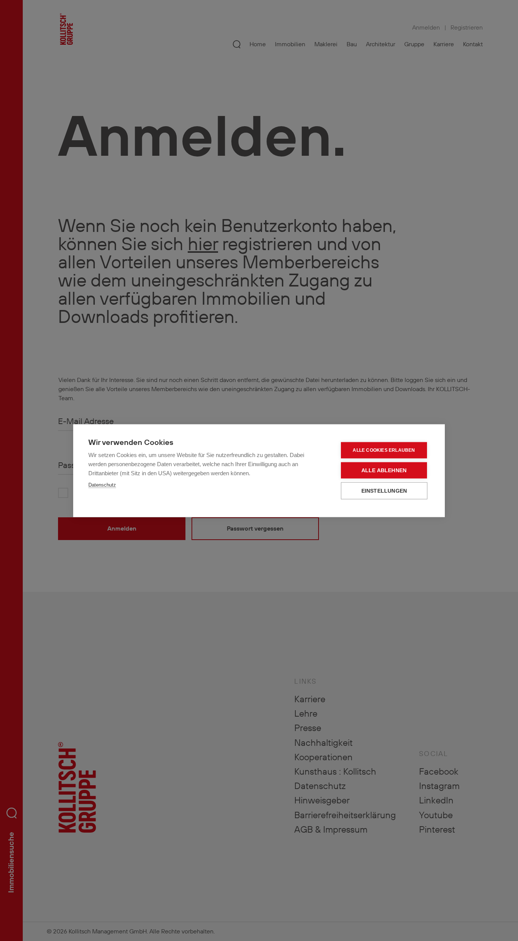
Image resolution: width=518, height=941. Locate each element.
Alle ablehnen (384, 470)
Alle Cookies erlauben (384, 450)
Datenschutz (102, 484)
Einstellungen (384, 490)
